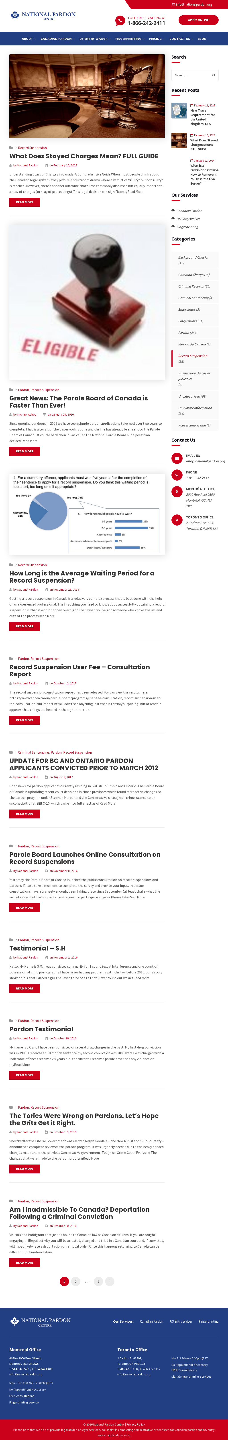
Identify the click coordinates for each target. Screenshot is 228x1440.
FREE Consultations (184, 1370)
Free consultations (21, 1396)
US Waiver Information (195, 408)
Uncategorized (189, 396)
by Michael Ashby (24, 414)
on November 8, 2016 (63, 871)
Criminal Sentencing (33, 752)
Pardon (23, 390)
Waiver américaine (192, 425)
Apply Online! (199, 20)
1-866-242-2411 (146, 23)
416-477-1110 (129, 1369)
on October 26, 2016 (62, 1038)
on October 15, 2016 (62, 1132)
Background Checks (193, 257)
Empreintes (186, 309)
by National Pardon (25, 165)
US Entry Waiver (188, 218)
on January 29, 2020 (61, 414)
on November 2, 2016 (63, 957)
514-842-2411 (21, 1369)
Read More (24, 202)
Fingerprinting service (24, 1402)
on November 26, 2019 (64, 589)
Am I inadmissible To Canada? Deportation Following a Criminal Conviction (79, 1213)
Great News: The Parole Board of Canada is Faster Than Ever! (78, 402)
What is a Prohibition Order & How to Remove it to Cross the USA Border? (204, 174)
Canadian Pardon (189, 210)
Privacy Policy (135, 1424)
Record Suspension (32, 147)
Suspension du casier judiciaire (194, 376)
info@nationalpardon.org (194, 4)
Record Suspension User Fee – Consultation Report (79, 671)
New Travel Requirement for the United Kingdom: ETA (202, 117)
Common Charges (191, 274)
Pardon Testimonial (41, 1029)
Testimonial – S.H (37, 948)
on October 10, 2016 (62, 1226)
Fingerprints (187, 321)
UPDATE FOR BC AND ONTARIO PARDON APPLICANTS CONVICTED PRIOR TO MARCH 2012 (83, 764)
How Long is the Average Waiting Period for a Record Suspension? (82, 577)
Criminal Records (191, 286)
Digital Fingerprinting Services (191, 1377)
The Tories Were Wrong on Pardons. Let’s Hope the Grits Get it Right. (84, 1119)
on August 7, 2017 (61, 777)
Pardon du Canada (192, 344)
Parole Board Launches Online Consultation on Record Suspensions (85, 858)
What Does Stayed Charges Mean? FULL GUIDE (83, 156)
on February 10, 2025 (63, 165)
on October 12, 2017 (62, 683)
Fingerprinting (187, 226)
